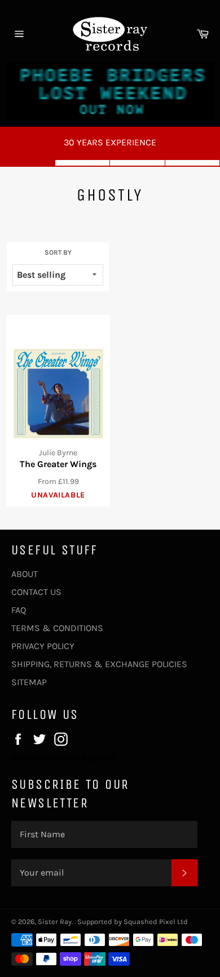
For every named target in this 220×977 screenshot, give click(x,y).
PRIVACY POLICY (42, 646)
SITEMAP (29, 682)
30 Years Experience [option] (110, 142)
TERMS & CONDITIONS (57, 628)
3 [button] (137, 163)
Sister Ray (55, 921)
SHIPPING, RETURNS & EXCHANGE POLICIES (99, 664)
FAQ (18, 610)
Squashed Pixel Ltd (156, 921)
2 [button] (83, 163)
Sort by (58, 252)
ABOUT (24, 574)
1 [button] (27, 163)
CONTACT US (36, 592)
